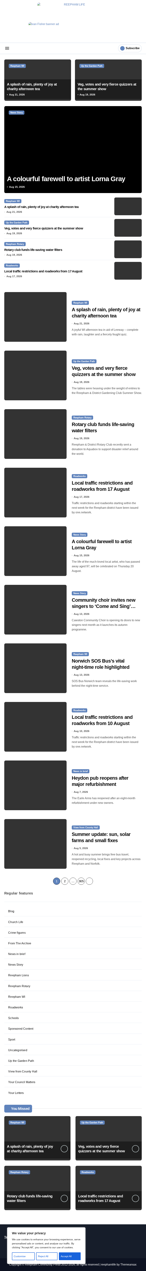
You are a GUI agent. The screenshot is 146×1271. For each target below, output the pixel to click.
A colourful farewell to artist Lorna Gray (66, 179)
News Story (16, 112)
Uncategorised (17, 1050)
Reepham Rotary (15, 244)
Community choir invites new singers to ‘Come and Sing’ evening (103, 606)
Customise (20, 1256)
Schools (13, 1018)
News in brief (80, 771)
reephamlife (108, 1264)
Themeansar (128, 1264)
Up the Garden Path (92, 66)
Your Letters (16, 1092)
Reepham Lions (18, 975)
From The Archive (19, 943)
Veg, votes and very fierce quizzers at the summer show (43, 228)
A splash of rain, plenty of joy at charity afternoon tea (41, 207)
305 (81, 881)
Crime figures (17, 932)
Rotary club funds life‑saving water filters (33, 250)
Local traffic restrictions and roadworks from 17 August (43, 271)
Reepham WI (17, 66)
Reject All (43, 1256)
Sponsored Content (20, 1028)
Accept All (66, 1256)
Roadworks (12, 265)
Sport (11, 1039)
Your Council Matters (21, 1082)
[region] (46, 1245)
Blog (11, 911)
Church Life (15, 922)
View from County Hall (85, 827)
